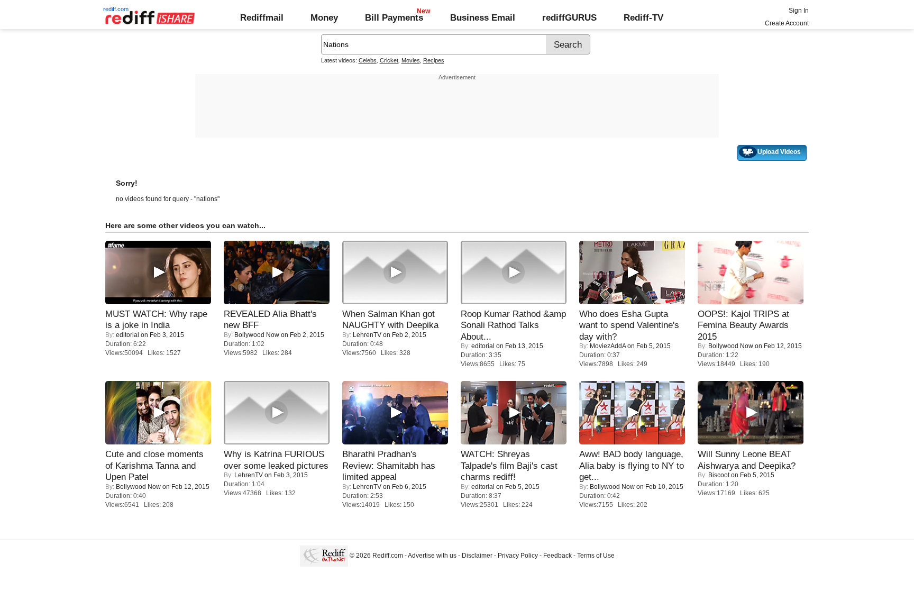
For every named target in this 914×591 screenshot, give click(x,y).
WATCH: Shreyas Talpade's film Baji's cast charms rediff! (509, 465)
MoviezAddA (608, 346)
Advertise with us (432, 555)
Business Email (482, 17)
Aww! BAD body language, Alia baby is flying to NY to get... (631, 465)
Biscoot (718, 475)
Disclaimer (477, 555)
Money (324, 17)
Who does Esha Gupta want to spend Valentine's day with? (629, 325)
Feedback (557, 555)
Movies (410, 60)
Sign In (799, 10)
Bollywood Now (256, 335)
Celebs (368, 60)
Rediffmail (262, 17)
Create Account (787, 23)
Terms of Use (596, 555)
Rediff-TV (643, 17)
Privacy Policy (518, 555)
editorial (127, 335)
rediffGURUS (569, 17)
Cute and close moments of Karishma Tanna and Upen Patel (154, 465)
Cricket (389, 60)
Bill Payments (394, 17)
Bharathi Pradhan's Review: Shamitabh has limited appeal (388, 465)
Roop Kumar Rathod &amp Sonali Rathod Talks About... (513, 325)
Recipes (433, 60)
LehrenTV (367, 335)
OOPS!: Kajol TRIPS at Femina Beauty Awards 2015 (743, 325)
